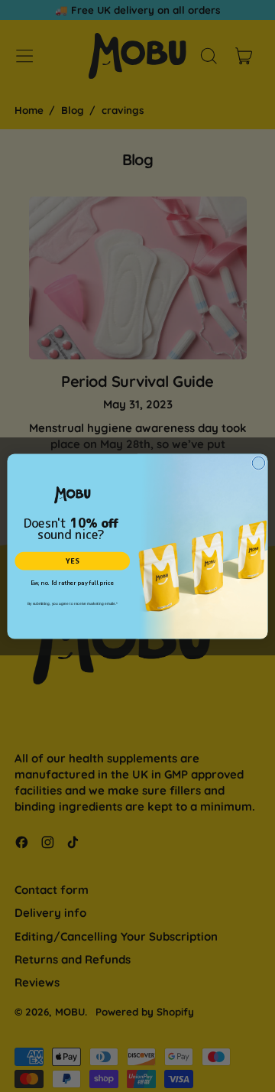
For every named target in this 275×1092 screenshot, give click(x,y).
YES (72, 561)
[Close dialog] (258, 463)
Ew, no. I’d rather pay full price (72, 583)
